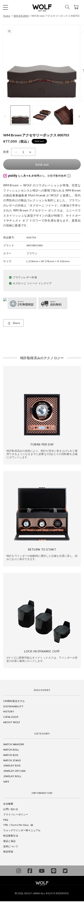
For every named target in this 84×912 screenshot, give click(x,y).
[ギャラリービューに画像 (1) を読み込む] (20, 115)
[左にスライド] (4, 116)
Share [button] (16, 323)
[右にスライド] (79, 116)
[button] (5, 7)
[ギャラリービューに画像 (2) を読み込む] (41, 115)
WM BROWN (21, 15)
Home (6, 15)
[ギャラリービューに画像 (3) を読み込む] (63, 115)
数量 (6, 152)
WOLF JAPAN (32, 893)
